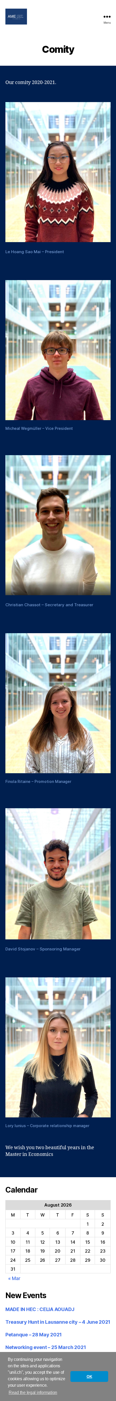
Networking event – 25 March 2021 (45, 1347)
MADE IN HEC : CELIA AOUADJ (39, 1309)
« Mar (14, 1278)
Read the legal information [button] (33, 1392)
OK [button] (89, 1376)
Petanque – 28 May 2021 (33, 1334)
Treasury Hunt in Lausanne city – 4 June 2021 (57, 1322)
